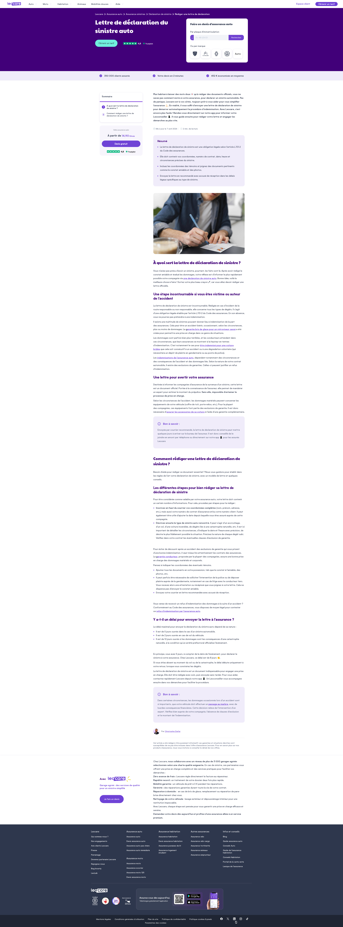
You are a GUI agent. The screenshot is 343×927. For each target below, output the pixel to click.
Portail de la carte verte (233, 862)
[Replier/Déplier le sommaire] (142, 97)
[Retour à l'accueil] (110, 891)
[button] (221, 919)
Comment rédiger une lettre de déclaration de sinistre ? (120, 114)
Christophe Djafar (172, 731)
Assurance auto (114, 14)
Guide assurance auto (232, 841)
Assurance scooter (134, 868)
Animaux (81, 4)
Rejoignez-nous (98, 864)
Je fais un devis (111, 799)
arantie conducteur (167, 556)
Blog (225, 836)
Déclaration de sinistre (160, 14)
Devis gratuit (121, 143)
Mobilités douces (99, 4)
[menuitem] (121, 107)
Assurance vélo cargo (200, 841)
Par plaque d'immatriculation (204, 31)
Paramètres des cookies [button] (155, 923)
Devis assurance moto (136, 877)
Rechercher (236, 37)
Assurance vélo (197, 836)
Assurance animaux (199, 850)
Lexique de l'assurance (233, 866)
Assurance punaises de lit (170, 846)
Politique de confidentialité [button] (174, 919)
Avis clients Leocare (100, 846)
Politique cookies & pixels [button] (200, 919)
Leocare (99, 14)
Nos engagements (99, 841)
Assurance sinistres (135, 14)
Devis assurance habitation (170, 841)
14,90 (128, 135)
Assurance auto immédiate (138, 850)
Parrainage (96, 855)
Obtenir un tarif (106, 43)
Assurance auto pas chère (138, 846)
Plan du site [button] (153, 919)
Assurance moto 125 (135, 872)
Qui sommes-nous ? (99, 836)
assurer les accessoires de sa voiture (185, 412)
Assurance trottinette (200, 846)
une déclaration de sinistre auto (199, 278)
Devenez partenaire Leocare (103, 859)
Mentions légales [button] (103, 919)
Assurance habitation (168, 836)
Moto (45, 4)
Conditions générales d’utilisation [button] (129, 919)
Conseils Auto (229, 846)
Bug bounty (96, 868)
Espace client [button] (303, 3)
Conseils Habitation (231, 857)
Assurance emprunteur (201, 855)
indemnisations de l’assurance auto (175, 357)
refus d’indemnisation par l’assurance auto (178, 611)
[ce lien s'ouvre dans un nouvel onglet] (195, 896)
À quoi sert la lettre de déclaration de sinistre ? (122, 107)
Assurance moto (133, 863)
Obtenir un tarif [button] (326, 4)
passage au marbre (218, 704)
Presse (94, 850)
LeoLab (94, 873)
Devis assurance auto (135, 841)
